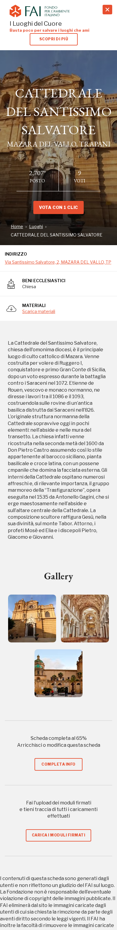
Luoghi (36, 226)
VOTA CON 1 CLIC (58, 207)
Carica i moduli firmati (58, 835)
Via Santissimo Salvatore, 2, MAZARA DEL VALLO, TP (58, 262)
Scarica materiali (38, 311)
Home (17, 226)
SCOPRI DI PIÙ (53, 39)
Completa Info (58, 764)
